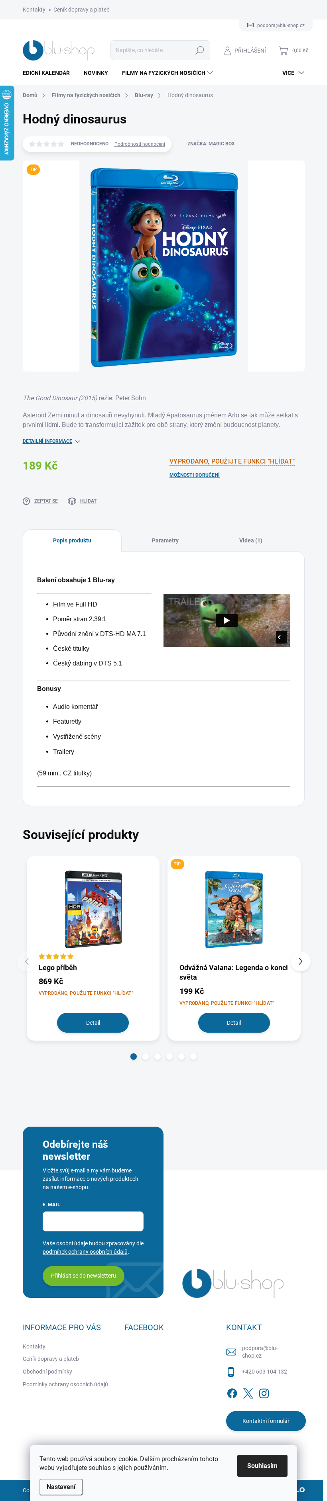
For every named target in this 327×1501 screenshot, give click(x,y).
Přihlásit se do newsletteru (83, 1275)
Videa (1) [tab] (250, 540)
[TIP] (234, 909)
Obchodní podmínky (47, 1371)
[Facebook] (232, 1392)
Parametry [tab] (165, 540)
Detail (93, 1023)
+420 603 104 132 (264, 1371)
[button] (134, 1057)
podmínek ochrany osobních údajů (85, 1252)
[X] (248, 1392)
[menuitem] (49, 73)
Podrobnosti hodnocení (139, 144)
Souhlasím (262, 1466)
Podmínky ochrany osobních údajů (65, 1384)
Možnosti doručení (194, 475)
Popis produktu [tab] (72, 540)
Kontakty (34, 9)
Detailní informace (47, 441)
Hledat (199, 50)
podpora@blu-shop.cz (260, 1352)
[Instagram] (264, 1392)
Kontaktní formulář (266, 1421)
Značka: (211, 144)
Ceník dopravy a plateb (81, 9)
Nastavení (61, 1487)
